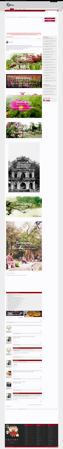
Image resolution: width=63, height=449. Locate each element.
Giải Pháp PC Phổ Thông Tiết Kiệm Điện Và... (50, 88)
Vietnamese (11, 446)
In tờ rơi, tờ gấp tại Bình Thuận (49, 48)
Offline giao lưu (50, 444)
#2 (40, 331)
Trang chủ (52, 446)
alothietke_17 (47, 62)
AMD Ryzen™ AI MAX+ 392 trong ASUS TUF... (51, 67)
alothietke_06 (47, 54)
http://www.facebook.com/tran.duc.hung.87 (20, 275)
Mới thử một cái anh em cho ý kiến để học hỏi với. (14, 301)
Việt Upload (26, 436)
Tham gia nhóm (20, 317)
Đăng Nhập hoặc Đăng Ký (54, 1)
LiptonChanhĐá (8, 322)
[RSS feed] (15, 440)
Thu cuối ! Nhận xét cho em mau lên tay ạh (13, 302)
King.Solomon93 (8, 376)
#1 (40, 320)
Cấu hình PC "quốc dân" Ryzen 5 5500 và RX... (50, 80)
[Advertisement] (31, 14)
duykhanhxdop (14, 387)
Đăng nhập (50, 20)
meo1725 (46, 41)
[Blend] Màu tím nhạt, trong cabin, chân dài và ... (14, 300)
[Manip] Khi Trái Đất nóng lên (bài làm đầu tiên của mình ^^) (16, 298)
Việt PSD (26, 440)
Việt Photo (26, 438)
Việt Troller (26, 434)
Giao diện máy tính (7, 446)
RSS (57, 446)
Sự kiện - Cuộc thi (50, 442)
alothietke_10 (47, 94)
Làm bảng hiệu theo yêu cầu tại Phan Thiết (50, 51)
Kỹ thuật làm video (39, 438)
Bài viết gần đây (13, 10)
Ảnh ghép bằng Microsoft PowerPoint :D (13, 307)
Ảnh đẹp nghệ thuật (50, 440)
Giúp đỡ (49, 446)
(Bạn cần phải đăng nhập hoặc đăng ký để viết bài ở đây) (35, 404)
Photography (38, 444)
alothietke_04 (47, 57)
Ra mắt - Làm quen (50, 434)
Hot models (49, 438)
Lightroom (38, 436)
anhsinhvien (46, 78)
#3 (40, 342)
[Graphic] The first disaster (11, 309)
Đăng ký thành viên (50, 18)
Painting (38, 434)
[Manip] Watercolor (10, 296)
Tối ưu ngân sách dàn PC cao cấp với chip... (50, 64)
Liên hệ (47, 446)
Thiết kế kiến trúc (39, 440)
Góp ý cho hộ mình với (11, 308)
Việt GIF (26, 444)
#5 (40, 367)
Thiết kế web (38, 442)
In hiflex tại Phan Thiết (48, 56)
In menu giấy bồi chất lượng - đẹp (49, 43)
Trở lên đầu (55, 446)
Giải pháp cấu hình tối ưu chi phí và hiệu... (50, 72)
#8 (40, 401)
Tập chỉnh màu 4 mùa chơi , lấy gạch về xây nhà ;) (14, 299)
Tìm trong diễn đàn (8, 10)
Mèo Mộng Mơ (8, 331)
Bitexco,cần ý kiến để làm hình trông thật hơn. (14, 297)
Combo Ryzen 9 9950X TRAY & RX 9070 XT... (51, 59)
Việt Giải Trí (26, 442)
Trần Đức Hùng (8, 319)
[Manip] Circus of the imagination (12, 306)
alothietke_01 (47, 49)
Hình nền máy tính (50, 436)
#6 (40, 376)
